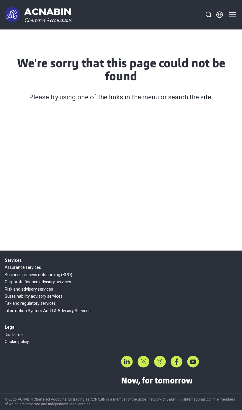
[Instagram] (143, 362)
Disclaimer (14, 334)
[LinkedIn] (127, 362)
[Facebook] (176, 362)
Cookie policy (17, 341)
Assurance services (23, 267)
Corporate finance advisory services (38, 281)
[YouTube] (193, 362)
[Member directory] (219, 14)
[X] (160, 362)
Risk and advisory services (29, 289)
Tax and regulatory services (30, 303)
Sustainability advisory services (34, 296)
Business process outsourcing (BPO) (38, 274)
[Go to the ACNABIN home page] (38, 15)
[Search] (208, 14)
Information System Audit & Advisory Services (48, 310)
